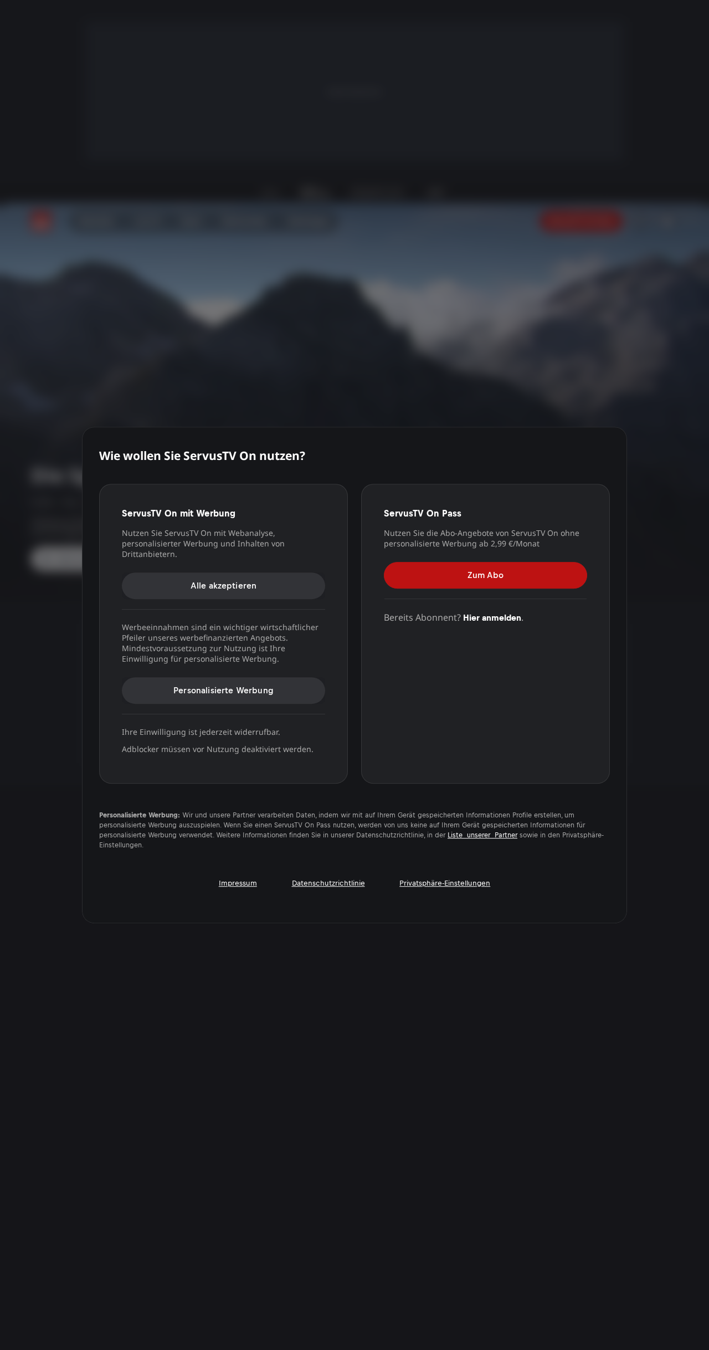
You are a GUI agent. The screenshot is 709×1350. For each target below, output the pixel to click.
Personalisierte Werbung (223, 690)
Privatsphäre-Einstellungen (444, 883)
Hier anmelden (492, 617)
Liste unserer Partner (482, 835)
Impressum (238, 883)
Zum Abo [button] (485, 575)
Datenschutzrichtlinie (328, 883)
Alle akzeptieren (224, 585)
